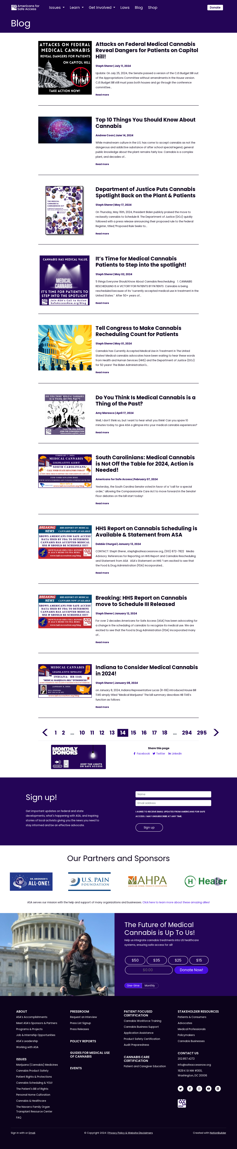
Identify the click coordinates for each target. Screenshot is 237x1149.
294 (187, 732)
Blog (139, 7)
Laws (125, 7)
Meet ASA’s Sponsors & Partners (36, 1023)
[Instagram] (199, 1089)
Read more (102, 94)
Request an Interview (83, 1017)
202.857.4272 (186, 1059)
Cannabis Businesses (191, 1041)
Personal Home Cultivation (33, 1095)
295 (202, 732)
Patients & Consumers (192, 1017)
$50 (135, 960)
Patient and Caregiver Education (145, 1066)
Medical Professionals (192, 1029)
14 (122, 732)
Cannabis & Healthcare (31, 1101)
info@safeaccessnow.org (194, 1065)
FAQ (18, 1117)
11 (92, 732)
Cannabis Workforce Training (142, 1021)
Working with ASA (27, 1047)
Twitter (160, 753)
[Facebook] (190, 1089)
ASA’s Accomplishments (31, 1017)
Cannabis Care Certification (136, 1059)
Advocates (185, 1023)
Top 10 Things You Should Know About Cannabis (145, 123)
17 (154, 732)
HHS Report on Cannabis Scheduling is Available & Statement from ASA (146, 531)
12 (101, 732)
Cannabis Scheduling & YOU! (34, 1083)
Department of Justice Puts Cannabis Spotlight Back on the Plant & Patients (146, 192)
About (21, 1011)
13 (112, 732)
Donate (215, 7)
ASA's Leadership (27, 1041)
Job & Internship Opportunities (35, 1035)
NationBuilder (218, 1133)
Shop (152, 7)
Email (32, 1133)
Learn (75, 7)
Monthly (150, 985)
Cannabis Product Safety (32, 1071)
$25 (178, 960)
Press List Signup (80, 1023)
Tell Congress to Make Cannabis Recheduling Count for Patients (138, 331)
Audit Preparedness (136, 1045)
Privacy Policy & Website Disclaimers (130, 1133)
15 (133, 732)
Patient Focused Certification (138, 1013)
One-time (133, 985)
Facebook (143, 753)
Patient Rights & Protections (34, 1077)
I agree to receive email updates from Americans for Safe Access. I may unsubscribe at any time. (170, 814)
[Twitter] (181, 1089)
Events (76, 1068)
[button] (19, 881)
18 (164, 732)
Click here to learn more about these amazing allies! (176, 902)
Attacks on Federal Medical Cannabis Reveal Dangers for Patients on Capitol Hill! (147, 50)
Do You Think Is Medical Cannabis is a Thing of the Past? (146, 400)
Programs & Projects (29, 1029)
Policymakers (186, 1035)
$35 (156, 960)
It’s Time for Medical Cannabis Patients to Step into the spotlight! (141, 262)
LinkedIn (176, 753)
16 (144, 732)
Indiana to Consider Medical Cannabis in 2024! (147, 670)
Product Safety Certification (142, 1039)
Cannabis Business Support (141, 1027)
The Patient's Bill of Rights (32, 1089)
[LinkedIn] (218, 1089)
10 (82, 732)
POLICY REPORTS (83, 1041)
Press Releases (79, 1029)
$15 (199, 960)
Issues (55, 7)
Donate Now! (191, 969)
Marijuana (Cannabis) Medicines (37, 1065)
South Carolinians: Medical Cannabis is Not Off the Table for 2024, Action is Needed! (145, 464)
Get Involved (100, 7)
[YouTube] (208, 1089)
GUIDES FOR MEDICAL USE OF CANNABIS (90, 1055)
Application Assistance (138, 1033)
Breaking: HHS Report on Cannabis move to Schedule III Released (141, 601)
